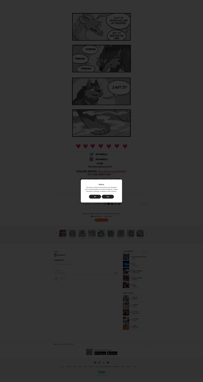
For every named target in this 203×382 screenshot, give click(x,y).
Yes (108, 196)
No (95, 196)
